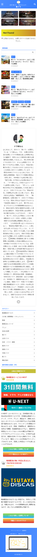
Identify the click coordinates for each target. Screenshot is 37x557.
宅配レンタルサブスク (18, 520)
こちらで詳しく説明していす (18, 449)
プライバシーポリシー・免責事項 (18, 530)
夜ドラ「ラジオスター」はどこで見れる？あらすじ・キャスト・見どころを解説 (23, 62)
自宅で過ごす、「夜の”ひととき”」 (18, 533)
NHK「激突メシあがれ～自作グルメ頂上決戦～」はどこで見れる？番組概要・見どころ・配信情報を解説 (23, 77)
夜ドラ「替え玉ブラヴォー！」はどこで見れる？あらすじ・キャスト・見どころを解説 (23, 91)
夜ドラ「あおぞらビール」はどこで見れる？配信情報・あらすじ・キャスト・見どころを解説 (23, 119)
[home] (18, 301)
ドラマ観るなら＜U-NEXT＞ (18, 454)
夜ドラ (18, 7)
